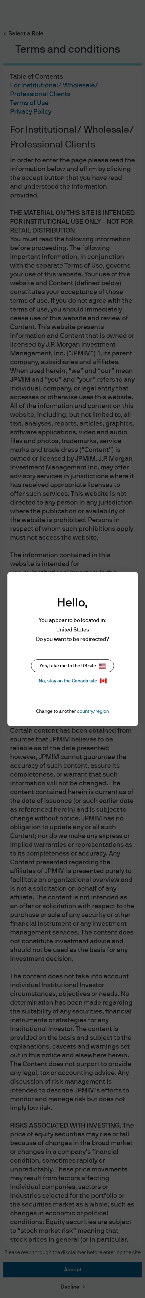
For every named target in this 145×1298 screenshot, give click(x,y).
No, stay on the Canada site (68, 681)
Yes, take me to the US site (67, 666)
